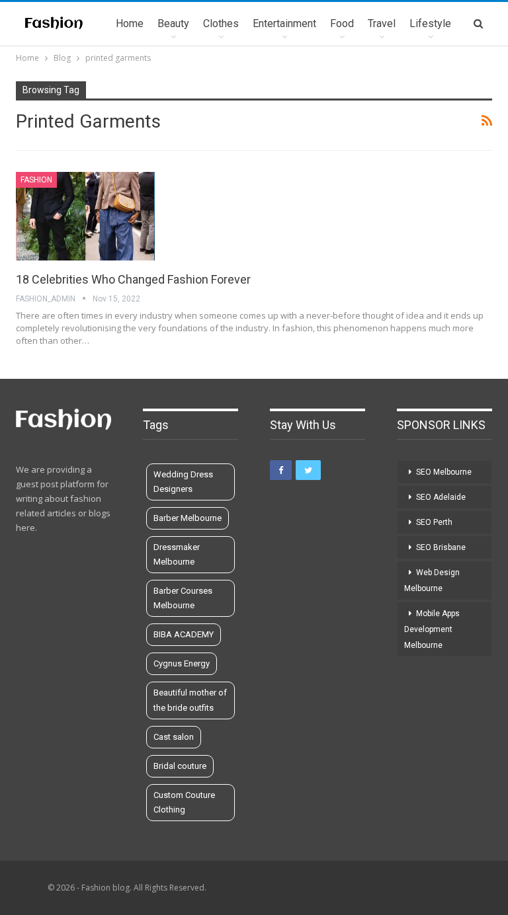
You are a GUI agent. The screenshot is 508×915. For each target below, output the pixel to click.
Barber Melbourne (187, 518)
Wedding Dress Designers (183, 481)
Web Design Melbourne (432, 580)
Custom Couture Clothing (184, 802)
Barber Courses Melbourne (182, 598)
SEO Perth (434, 522)
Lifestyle (430, 23)
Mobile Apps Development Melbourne (432, 629)
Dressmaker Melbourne (176, 554)
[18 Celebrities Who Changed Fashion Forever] (85, 216)
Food (342, 23)
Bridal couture (179, 766)
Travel (382, 23)
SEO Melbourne (444, 472)
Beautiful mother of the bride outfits (190, 700)
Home (130, 23)
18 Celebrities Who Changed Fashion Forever (133, 279)
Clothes (221, 23)
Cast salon (173, 737)
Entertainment (284, 23)
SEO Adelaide (441, 497)
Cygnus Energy (181, 663)
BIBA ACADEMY (183, 634)
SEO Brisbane (441, 547)
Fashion (36, 179)
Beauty (173, 23)
